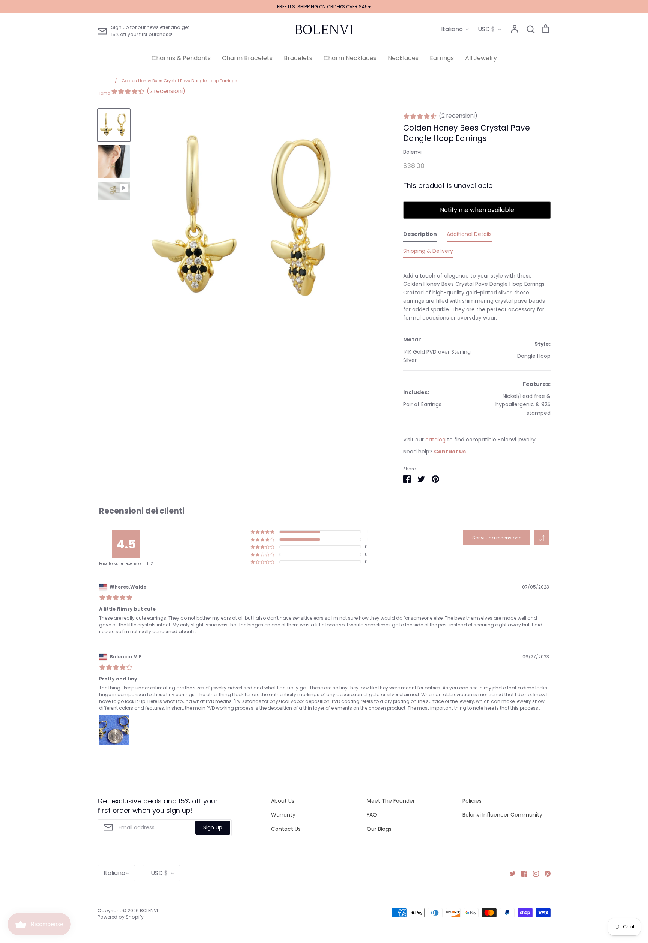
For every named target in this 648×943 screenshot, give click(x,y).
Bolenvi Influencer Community (502, 814)
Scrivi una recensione (496, 538)
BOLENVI (324, 29)
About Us (282, 801)
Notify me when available (477, 210)
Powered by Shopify (121, 917)
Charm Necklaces (350, 58)
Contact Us (286, 829)
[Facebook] (521, 873)
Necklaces (403, 58)
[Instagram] (533, 873)
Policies (472, 801)
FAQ (372, 814)
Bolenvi (412, 152)
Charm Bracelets (247, 58)
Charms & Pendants (181, 58)
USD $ (486, 29)
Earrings (442, 58)
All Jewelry (481, 58)
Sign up (212, 827)
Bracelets (298, 58)
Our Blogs (379, 829)
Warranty (283, 814)
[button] (541, 537)
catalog (435, 439)
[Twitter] (510, 873)
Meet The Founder (391, 801)
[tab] (420, 235)
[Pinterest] (544, 873)
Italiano (452, 29)
